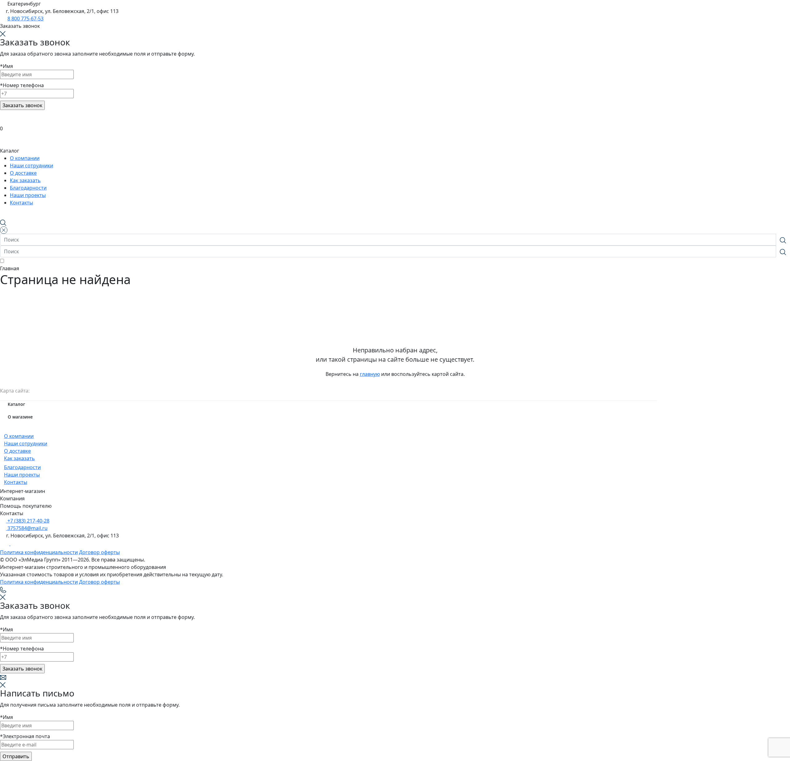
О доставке (17, 451)
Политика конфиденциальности (39, 552)
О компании (19, 436)
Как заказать (19, 458)
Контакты (15, 482)
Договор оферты (99, 552)
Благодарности (22, 467)
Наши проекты (22, 474)
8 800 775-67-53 (25, 18)
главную (370, 374)
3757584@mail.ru (27, 528)
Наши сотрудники (25, 443)
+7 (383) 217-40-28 (27, 520)
